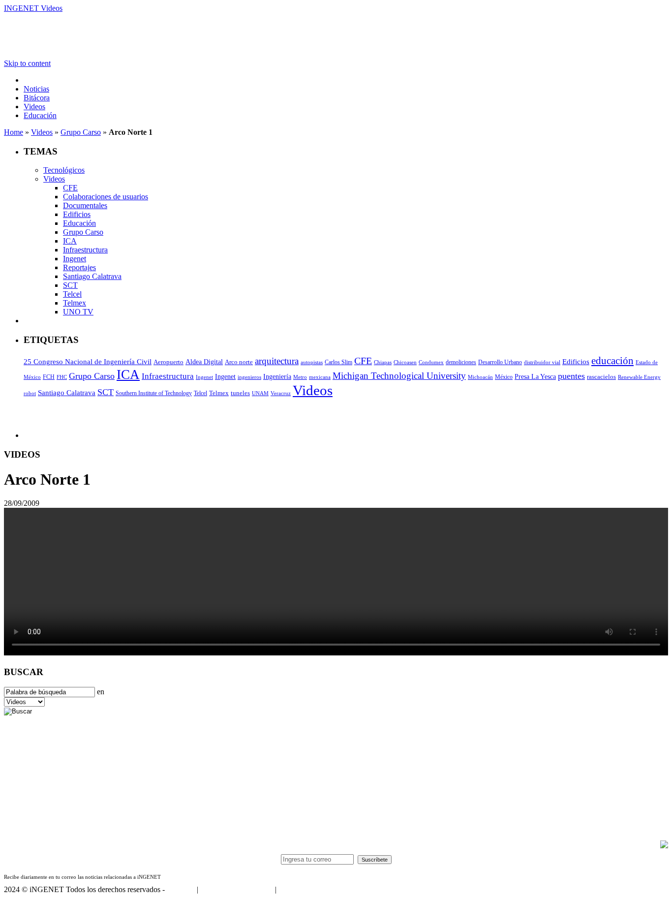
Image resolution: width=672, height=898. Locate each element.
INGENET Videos (33, 8)
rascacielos (601, 376)
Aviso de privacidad (309, 889)
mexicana (320, 377)
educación (612, 361)
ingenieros (249, 377)
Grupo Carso (81, 132)
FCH (49, 376)
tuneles (240, 393)
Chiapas (383, 362)
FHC (62, 377)
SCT (70, 285)
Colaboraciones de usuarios (105, 196)
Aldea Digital (204, 362)
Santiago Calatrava (92, 276)
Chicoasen (405, 362)
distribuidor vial (542, 362)
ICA (70, 241)
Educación (40, 115)
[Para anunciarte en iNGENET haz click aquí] (664, 845)
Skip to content (27, 63)
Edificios (77, 214)
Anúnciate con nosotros (236, 889)
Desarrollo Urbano (500, 362)
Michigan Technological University (399, 376)
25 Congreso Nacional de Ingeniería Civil (88, 362)
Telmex (74, 303)
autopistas (312, 362)
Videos (34, 106)
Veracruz (281, 393)
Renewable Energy (639, 377)
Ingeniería (277, 376)
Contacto (181, 889)
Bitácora (37, 97)
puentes (571, 376)
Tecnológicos (64, 170)
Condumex (431, 362)
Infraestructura (85, 250)
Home (13, 132)
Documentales (85, 205)
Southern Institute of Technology (154, 393)
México (504, 376)
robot (30, 393)
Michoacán (480, 377)
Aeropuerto (168, 362)
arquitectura (277, 361)
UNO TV (78, 312)
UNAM (260, 393)
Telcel (72, 294)
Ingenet (74, 258)
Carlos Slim (338, 362)
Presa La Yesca (535, 376)
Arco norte (239, 362)
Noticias (36, 89)
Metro (300, 377)
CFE (70, 188)
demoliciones (461, 362)
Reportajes (79, 267)
